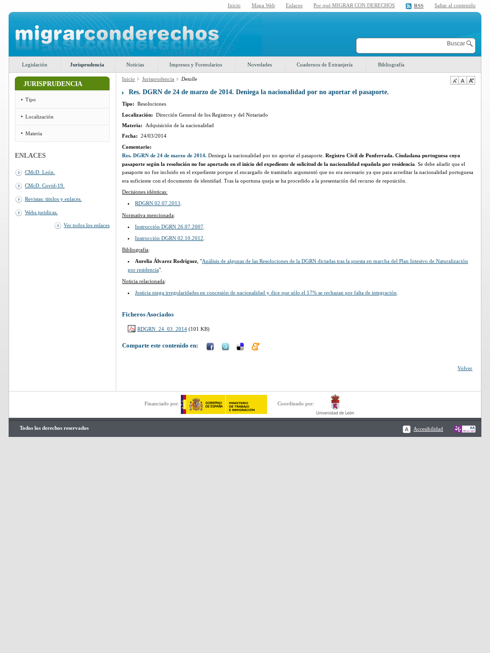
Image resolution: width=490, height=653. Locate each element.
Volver (464, 368)
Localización (39, 117)
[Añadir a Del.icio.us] (241, 347)
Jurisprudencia (87, 64)
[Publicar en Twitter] (226, 347)
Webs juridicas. (41, 212)
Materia (33, 133)
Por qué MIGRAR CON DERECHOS (354, 5)
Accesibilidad (428, 429)
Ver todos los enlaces (87, 225)
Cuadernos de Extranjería (325, 64)
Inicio (234, 5)
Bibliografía (391, 64)
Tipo (30, 99)
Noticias (135, 64)
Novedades (259, 64)
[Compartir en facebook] (211, 347)
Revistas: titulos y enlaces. (53, 199)
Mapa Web (263, 5)
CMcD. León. (40, 172)
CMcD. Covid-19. (45, 185)
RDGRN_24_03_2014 (162, 329)
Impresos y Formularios (195, 64)
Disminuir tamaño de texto (454, 80)
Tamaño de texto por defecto (462, 80)
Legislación (34, 64)
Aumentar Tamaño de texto (471, 80)
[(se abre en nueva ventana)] (224, 403)
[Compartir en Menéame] (256, 347)
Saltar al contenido (455, 5)
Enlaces (294, 5)
